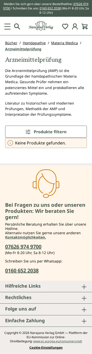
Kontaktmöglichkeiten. (25, 237)
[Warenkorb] (84, 26)
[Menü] (7, 26)
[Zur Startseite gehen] (46, 26)
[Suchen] (17, 26)
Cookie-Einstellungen (46, 348)
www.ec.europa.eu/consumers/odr (57, 341)
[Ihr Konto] (75, 26)
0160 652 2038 (50, 8)
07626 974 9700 (23, 246)
